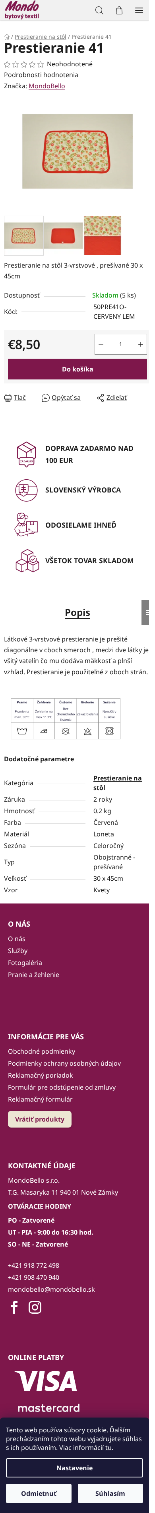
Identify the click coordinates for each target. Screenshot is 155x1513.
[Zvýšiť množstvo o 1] (141, 344)
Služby (17, 950)
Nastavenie (74, 1467)
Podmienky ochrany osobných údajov (64, 1063)
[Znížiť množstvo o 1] (101, 344)
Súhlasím (110, 1493)
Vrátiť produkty (39, 1119)
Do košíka (77, 369)
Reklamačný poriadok (40, 1075)
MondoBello (47, 85)
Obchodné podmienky (41, 1051)
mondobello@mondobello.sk (51, 1289)
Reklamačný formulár (40, 1099)
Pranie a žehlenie (33, 974)
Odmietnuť (38, 1493)
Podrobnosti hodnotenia (41, 74)
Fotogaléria (25, 962)
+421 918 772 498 (33, 1265)
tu (108, 1447)
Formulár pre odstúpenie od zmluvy (62, 1087)
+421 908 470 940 (33, 1277)
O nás (16, 938)
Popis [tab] (77, 612)
